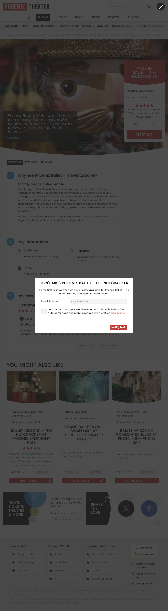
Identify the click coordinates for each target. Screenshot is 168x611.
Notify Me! (118, 327)
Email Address (49, 301)
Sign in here (118, 313)
